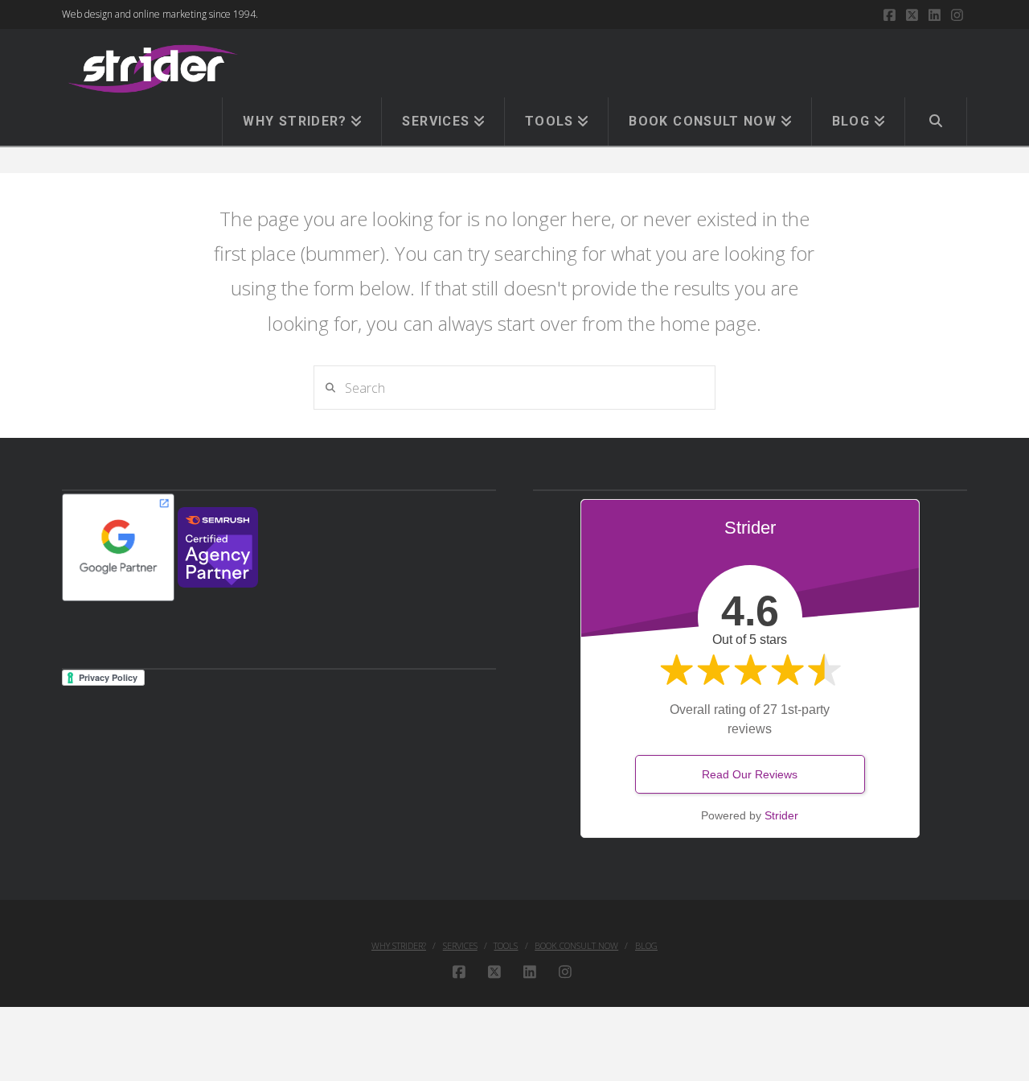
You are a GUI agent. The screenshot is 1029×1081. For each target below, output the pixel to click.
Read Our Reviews (749, 774)
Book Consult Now (576, 945)
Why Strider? (398, 945)
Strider (781, 815)
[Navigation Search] (936, 121)
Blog (646, 945)
